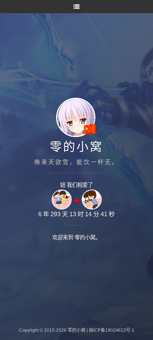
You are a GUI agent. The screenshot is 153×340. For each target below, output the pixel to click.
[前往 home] (68, 136)
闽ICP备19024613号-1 (111, 330)
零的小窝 (76, 146)
